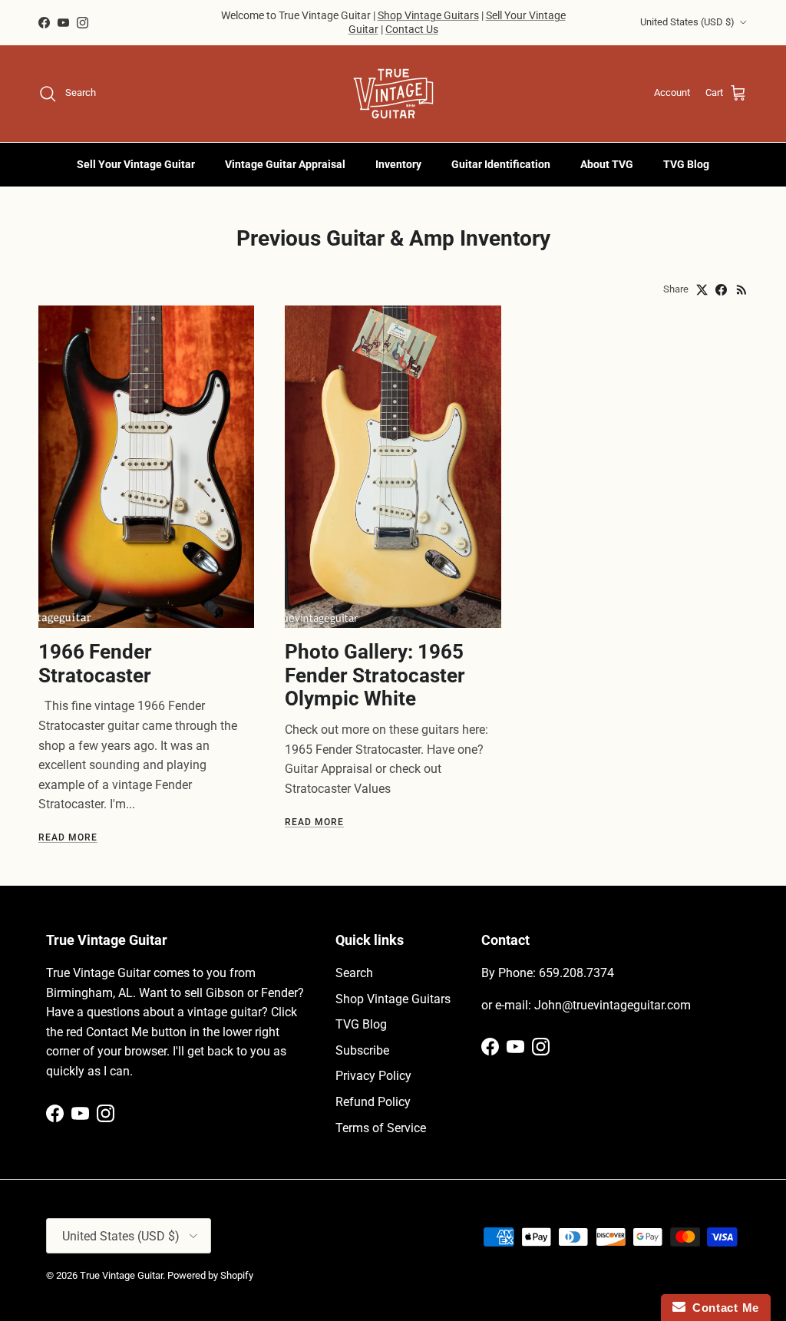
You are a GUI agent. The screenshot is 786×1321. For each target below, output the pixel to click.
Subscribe (362, 1050)
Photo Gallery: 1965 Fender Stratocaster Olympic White (375, 675)
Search (354, 973)
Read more (67, 837)
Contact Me (722, 1307)
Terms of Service (380, 1128)
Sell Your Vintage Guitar (136, 164)
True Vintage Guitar (121, 1275)
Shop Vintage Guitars (428, 15)
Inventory (398, 164)
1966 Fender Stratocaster (95, 663)
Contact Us (411, 29)
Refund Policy (373, 1102)
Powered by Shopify (210, 1275)
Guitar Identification (500, 164)
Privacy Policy (373, 1075)
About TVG (606, 164)
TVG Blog (686, 164)
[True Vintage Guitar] (393, 94)
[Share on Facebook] (721, 290)
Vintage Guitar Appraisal (285, 164)
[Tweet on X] (702, 290)
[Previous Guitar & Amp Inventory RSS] (742, 290)
